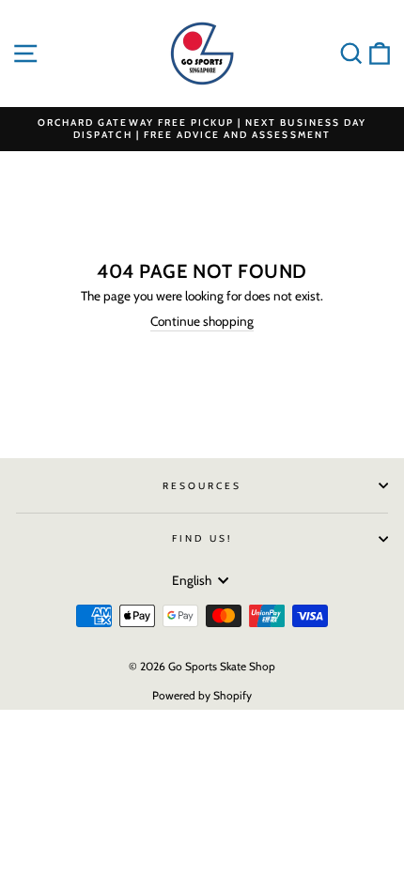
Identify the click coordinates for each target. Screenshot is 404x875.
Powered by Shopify (202, 695)
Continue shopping (202, 321)
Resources (202, 486)
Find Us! (201, 538)
